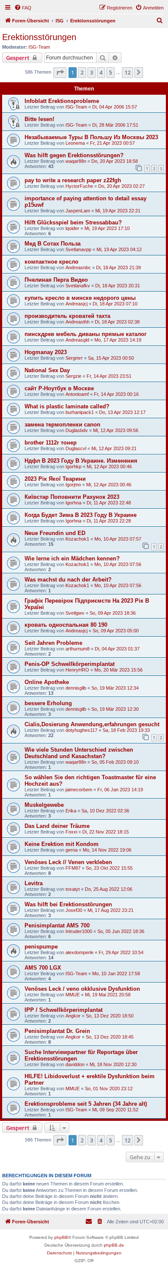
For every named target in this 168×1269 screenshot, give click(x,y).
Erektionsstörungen (39, 37)
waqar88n (75, 161)
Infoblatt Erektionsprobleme (62, 101)
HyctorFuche (79, 186)
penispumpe (41, 946)
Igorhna (73, 502)
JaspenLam (77, 210)
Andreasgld (77, 339)
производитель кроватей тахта (67, 316)
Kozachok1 (77, 538)
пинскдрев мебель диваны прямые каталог (85, 334)
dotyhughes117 (81, 730)
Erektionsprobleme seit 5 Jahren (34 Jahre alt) (86, 1104)
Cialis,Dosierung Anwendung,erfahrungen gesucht (92, 724)
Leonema (75, 143)
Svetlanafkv (77, 285)
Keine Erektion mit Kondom (62, 844)
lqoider (72, 228)
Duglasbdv (76, 430)
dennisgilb (75, 687)
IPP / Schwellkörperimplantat (64, 1010)
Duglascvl (75, 448)
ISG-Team (39, 47)
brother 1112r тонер (51, 442)
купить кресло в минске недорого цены (80, 298)
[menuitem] (22, 8)
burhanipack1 (79, 412)
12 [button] (127, 72)
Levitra (34, 883)
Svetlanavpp (78, 249)
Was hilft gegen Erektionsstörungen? (74, 155)
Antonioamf (77, 394)
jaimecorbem (78, 789)
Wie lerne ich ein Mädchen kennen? (72, 558)
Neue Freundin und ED (55, 533)
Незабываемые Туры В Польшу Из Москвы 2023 (91, 137)
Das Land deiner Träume (57, 826)
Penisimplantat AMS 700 (57, 925)
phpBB (61, 1237)
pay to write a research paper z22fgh (73, 180)
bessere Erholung (48, 703)
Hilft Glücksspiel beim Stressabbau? (73, 222)
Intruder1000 (78, 931)
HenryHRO (77, 669)
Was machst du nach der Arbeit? (68, 579)
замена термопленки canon (62, 424)
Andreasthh (77, 321)
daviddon (74, 1064)
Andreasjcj (76, 303)
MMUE (72, 994)
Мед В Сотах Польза (53, 243)
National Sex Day (47, 370)
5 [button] (110, 72)
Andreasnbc (78, 267)
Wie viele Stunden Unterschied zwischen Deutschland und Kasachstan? (79, 752)
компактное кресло (51, 261)
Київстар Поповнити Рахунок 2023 (72, 497)
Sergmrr (74, 358)
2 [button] (82, 72)
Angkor (73, 1015)
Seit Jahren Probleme (53, 643)
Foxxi (71, 831)
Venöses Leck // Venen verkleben (68, 862)
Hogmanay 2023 (46, 352)
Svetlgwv (74, 613)
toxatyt (72, 889)
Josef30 (73, 910)
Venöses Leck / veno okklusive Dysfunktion (82, 989)
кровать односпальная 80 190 (66, 625)
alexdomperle (79, 952)
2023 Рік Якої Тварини (55, 479)
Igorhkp (73, 466)
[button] (59, 72)
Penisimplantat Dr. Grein (57, 1031)
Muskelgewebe (44, 805)
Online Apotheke (47, 682)
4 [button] (101, 72)
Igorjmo (73, 484)
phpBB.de (114, 1245)
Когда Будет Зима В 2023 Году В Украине (81, 515)
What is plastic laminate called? (67, 406)
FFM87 (73, 868)
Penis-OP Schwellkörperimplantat (70, 664)
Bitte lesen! (39, 119)
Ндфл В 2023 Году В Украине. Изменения (81, 460)
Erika (70, 810)
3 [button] (91, 72)
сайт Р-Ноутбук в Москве (59, 388)
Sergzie (73, 376)
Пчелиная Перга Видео (56, 280)
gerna (71, 849)
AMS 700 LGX (43, 967)
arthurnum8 (77, 648)
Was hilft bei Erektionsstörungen (68, 904)
